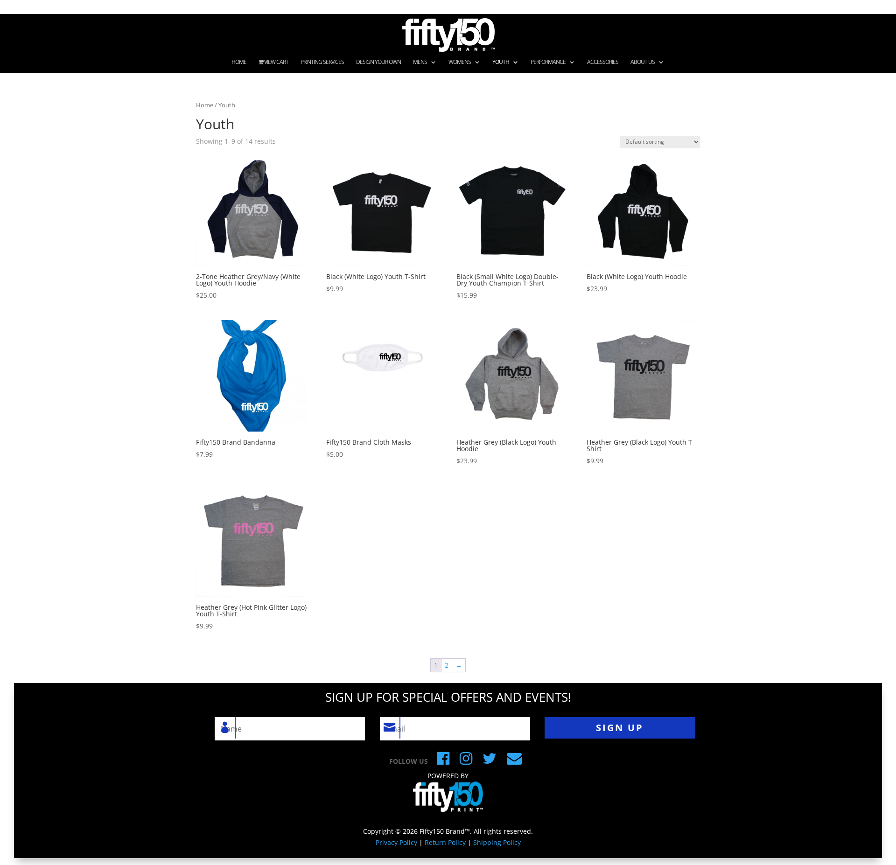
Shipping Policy (497, 842)
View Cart (275, 62)
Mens (420, 62)
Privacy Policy (396, 842)
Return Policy (445, 842)
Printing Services (322, 62)
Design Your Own (378, 62)
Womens (459, 62)
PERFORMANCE (548, 62)
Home (238, 62)
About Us (642, 62)
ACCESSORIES (602, 62)
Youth (500, 62)
